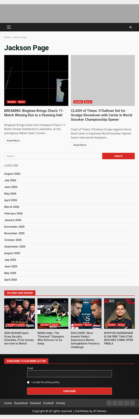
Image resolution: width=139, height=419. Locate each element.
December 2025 (14, 226)
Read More (13, 140)
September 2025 (14, 246)
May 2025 (10, 273)
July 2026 (10, 180)
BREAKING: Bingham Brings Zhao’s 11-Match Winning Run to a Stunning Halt (36, 80)
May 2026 (10, 193)
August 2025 (12, 253)
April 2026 (10, 200)
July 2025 (10, 259)
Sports (21, 102)
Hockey (60, 403)
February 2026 (13, 213)
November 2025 (14, 233)
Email (30, 368)
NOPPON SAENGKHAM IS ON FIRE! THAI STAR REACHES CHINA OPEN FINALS (119, 313)
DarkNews (82, 411)
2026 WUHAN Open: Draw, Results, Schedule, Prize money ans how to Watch (19, 313)
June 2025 (10, 266)
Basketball (21, 403)
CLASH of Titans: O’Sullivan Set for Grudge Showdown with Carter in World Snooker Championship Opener (103, 80)
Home (8, 403)
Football (48, 403)
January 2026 (12, 220)
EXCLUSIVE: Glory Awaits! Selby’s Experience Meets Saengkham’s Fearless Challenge (86, 313)
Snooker (12, 102)
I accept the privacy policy (45, 382)
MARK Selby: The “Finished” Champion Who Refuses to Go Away (52, 313)
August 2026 (12, 173)
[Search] (131, 27)
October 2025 (13, 240)
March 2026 (11, 206)
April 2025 (10, 279)
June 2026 (10, 187)
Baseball (35, 403)
